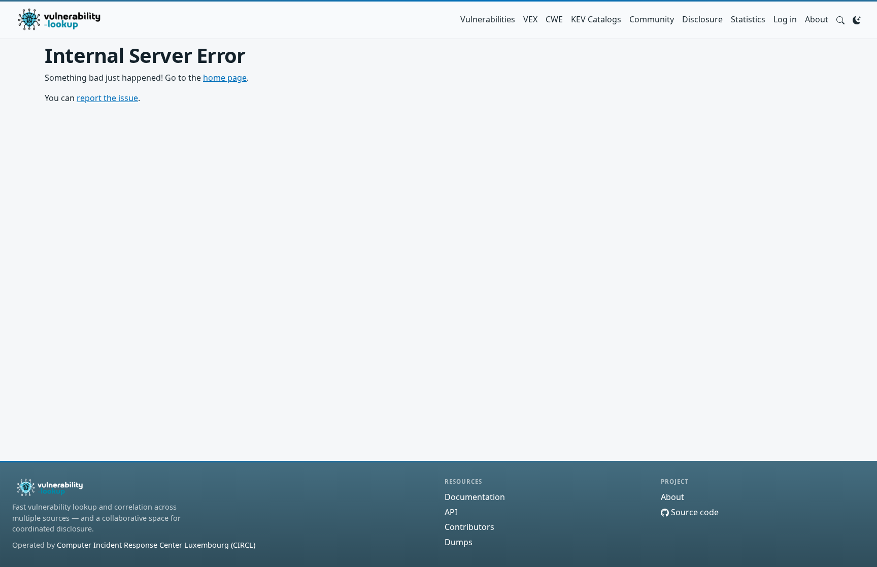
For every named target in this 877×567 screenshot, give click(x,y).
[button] (840, 19)
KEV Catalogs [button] (596, 19)
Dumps (459, 542)
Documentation (475, 497)
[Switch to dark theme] (857, 19)
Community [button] (651, 19)
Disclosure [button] (702, 19)
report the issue (107, 98)
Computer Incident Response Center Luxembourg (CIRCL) (156, 545)
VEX (530, 19)
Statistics (748, 19)
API (451, 512)
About (816, 19)
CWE (554, 19)
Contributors (469, 526)
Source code (694, 512)
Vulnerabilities (487, 19)
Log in (785, 19)
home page (225, 77)
